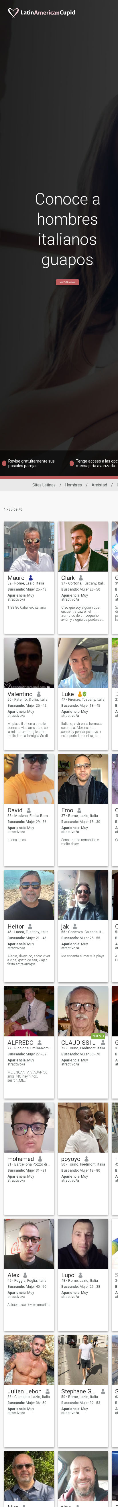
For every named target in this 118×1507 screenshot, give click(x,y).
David (15, 810)
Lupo (67, 1275)
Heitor (15, 926)
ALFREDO (20, 1042)
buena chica (16, 840)
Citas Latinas (44, 485)
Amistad (99, 485)
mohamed (20, 1158)
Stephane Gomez (79, 1391)
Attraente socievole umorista (28, 1305)
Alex (13, 1275)
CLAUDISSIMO (79, 1042)
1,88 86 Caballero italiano (26, 608)
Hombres (73, 485)
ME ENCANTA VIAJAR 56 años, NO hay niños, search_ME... (27, 1076)
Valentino (20, 694)
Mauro (16, 577)
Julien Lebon (24, 1391)
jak (65, 926)
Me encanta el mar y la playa (82, 956)
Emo (67, 810)
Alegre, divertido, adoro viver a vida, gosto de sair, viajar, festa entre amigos (28, 960)
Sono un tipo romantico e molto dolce (80, 842)
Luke (67, 694)
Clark (68, 577)
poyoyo (70, 1158)
